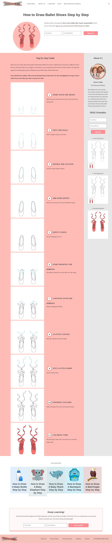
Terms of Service (67, 538)
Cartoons (51, 4)
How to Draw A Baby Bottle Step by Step (19, 487)
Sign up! (91, 33)
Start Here (31, 4)
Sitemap (78, 538)
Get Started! (78, 525)
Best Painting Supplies (72, 4)
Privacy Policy (54, 538)
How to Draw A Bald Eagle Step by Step (93, 487)
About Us (41, 4)
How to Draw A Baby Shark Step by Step (56, 487)
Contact (87, 538)
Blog (59, 4)
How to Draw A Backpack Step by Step (74, 487)
